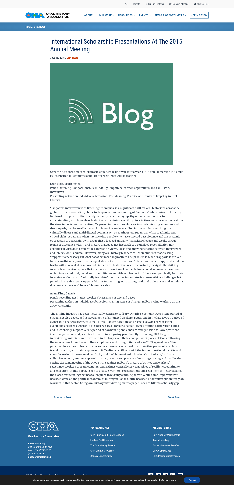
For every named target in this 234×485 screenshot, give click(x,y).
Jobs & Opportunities (101, 456)
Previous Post (60, 397)
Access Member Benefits (166, 445)
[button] (126, 4)
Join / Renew (199, 15)
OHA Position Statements (166, 456)
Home (28, 26)
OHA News (40, 26)
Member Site (203, 4)
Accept (192, 479)
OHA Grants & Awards (102, 450)
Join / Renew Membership (166, 435)
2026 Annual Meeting (178, 4)
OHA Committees (162, 450)
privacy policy (137, 479)
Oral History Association (44, 436)
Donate (136, 4)
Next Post (176, 397)
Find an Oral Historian (154, 4)
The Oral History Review (102, 445)
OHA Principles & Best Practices (107, 435)
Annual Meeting (161, 440)
